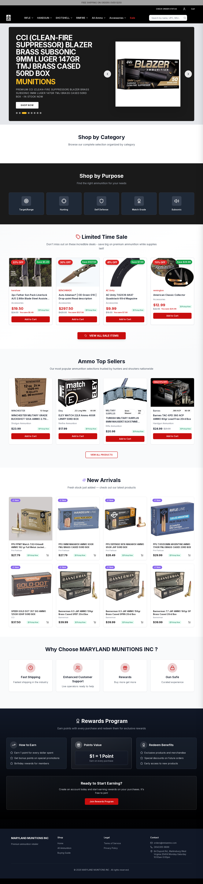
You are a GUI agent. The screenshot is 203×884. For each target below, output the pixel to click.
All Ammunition (64, 841)
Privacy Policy (111, 841)
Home (60, 836)
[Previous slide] (107, 70)
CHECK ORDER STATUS (166, 9)
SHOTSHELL (63, 17)
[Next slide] (188, 70)
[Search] (185, 18)
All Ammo (97, 17)
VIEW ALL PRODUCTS (102, 447)
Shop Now (27, 98)
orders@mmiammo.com (165, 835)
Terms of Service (112, 836)
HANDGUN (43, 17)
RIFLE (27, 17)
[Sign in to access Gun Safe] (193, 17)
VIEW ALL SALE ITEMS (104, 328)
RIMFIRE (80, 17)
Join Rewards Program (102, 794)
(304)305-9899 (161, 840)
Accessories (116, 17)
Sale (132, 17)
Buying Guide (64, 845)
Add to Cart (31, 312)
